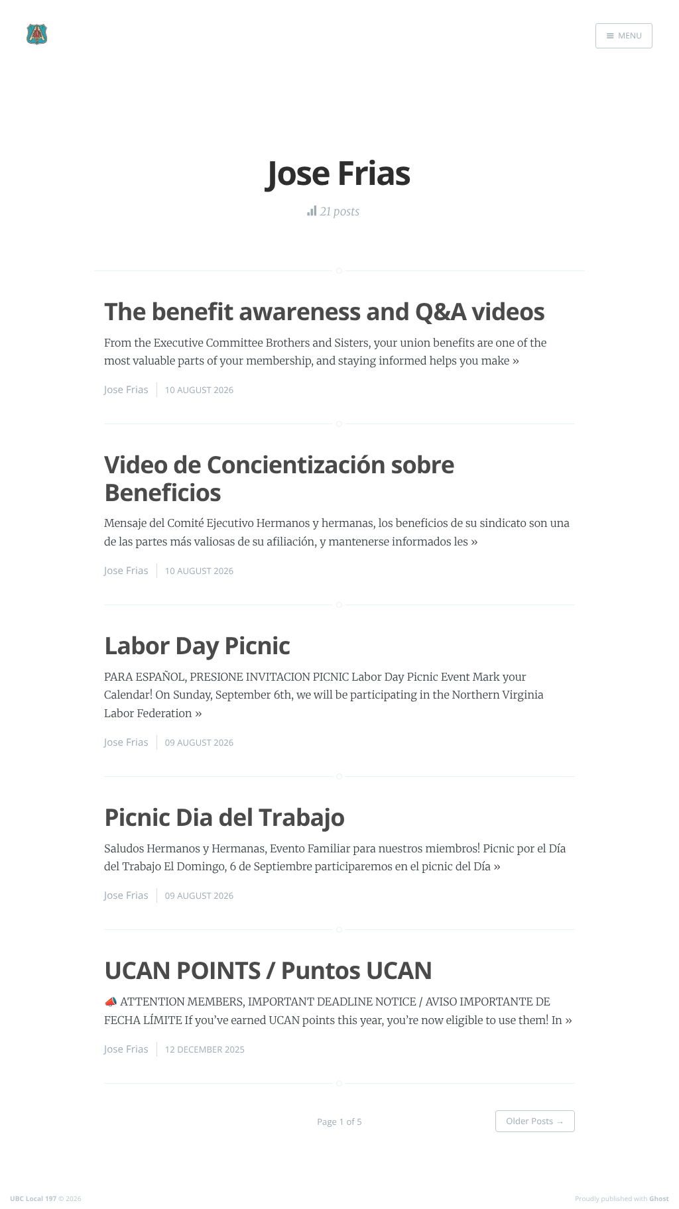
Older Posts (535, 1121)
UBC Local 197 (33, 1198)
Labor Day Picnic (197, 645)
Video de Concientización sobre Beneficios (279, 478)
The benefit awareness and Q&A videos (324, 311)
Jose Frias (126, 389)
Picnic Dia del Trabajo (224, 817)
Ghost (659, 1198)
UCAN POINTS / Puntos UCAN (268, 970)
